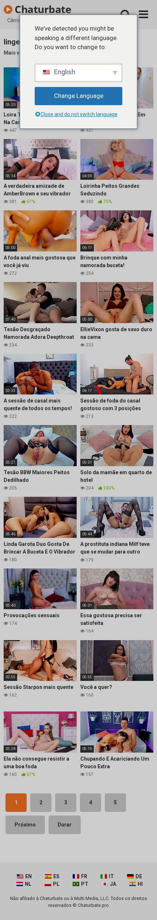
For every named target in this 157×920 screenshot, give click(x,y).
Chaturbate (42, 9)
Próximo (25, 825)
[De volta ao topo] (143, 905)
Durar (65, 825)
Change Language (78, 95)
